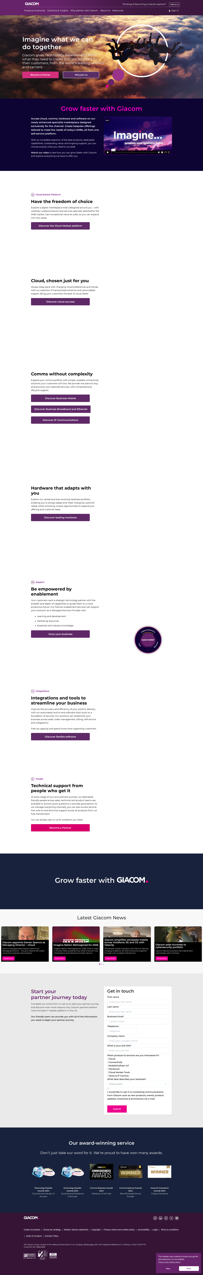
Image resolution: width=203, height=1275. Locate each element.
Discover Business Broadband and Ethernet (60, 409)
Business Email (115, 1016)
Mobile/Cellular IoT (119, 1065)
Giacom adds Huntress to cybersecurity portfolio (171, 945)
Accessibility (143, 1229)
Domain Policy (51, 1236)
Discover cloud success (60, 301)
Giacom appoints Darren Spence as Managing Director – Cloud (23, 943)
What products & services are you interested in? (133, 1055)
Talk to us (174, 4)
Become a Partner (60, 827)
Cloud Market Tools (119, 1072)
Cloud (112, 1059)
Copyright (95, 1229)
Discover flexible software (60, 736)
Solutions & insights (57, 10)
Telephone (113, 1026)
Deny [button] (168, 1268)
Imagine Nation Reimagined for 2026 (75, 945)
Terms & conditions (170, 1229)
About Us (105, 10)
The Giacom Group (31, 1245)
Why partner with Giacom (84, 10)
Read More (8, 958)
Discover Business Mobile (60, 398)
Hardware (114, 1069)
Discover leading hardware (60, 517)
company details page (84, 1245)
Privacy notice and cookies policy (119, 1229)
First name (113, 997)
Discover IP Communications (60, 420)
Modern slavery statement (76, 1229)
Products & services (34, 10)
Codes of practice (32, 1229)
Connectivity (115, 1062)
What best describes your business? (126, 1079)
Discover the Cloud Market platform (60, 225)
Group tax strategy (52, 1229)
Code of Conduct (34, 1236)
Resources (117, 10)
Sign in (175, 10)
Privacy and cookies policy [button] (169, 1262)
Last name (113, 1006)
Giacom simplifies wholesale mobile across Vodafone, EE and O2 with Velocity (126, 942)
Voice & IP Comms (119, 1075)
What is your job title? (119, 1045)
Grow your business (60, 634)
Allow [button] (189, 1268)
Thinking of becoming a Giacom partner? (144, 4)
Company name (116, 1036)
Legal (155, 1229)
